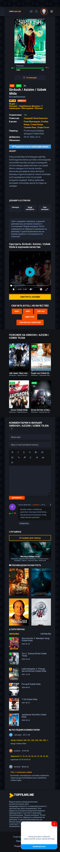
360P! (17, 311)
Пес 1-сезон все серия (21, 772)
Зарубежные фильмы (29, 106)
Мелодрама (27, 108)
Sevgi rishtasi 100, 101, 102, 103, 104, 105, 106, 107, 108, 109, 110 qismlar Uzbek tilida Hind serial (30, 740)
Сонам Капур (36, 124)
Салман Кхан (30, 127)
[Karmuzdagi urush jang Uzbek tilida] (19, 582)
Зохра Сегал (43, 127)
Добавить (17, 498)
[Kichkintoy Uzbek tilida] (19, 612)
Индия (12, 104)
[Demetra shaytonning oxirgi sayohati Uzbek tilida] (41, 582)
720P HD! (41, 311)
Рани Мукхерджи (32, 121)
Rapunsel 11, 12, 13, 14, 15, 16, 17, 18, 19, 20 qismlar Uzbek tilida (30, 756)
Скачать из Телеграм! (30, 322)
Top (15, 11)
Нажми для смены (31, 538)
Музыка (39, 108)
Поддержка (20, 846)
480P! (28, 311)
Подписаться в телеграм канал (31, 146)
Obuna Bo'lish (39, 847)
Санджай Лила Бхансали (36, 118)
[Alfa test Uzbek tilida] (41, 612)
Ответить (24, 523)
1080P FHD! (29, 317)
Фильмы (13, 106)
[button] (12, 452)
